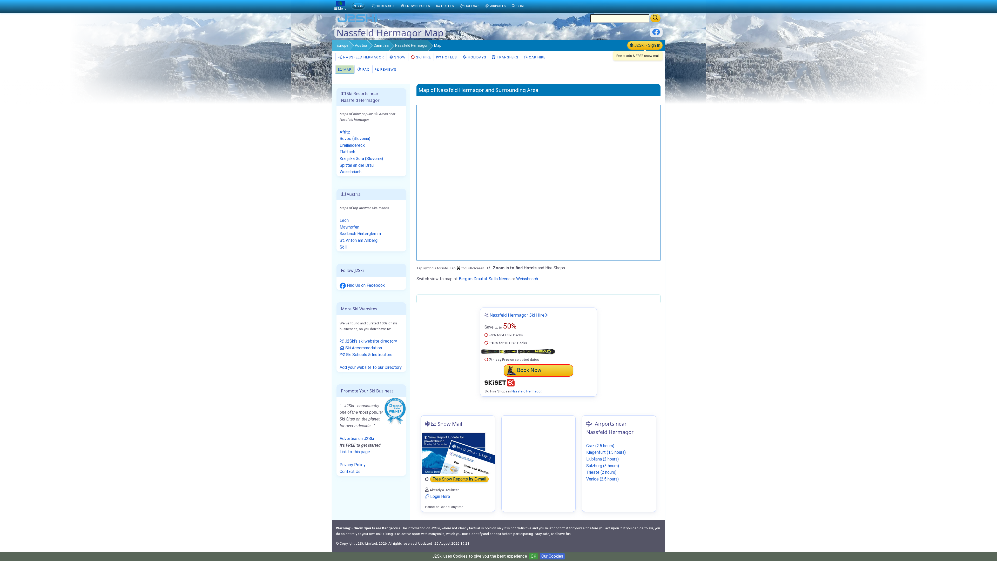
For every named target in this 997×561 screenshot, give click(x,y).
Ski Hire (423, 57)
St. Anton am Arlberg (359, 240)
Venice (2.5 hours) (602, 479)
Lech (344, 220)
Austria (361, 45)
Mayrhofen (349, 227)
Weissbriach (527, 278)
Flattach (347, 151)
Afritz (345, 132)
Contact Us (350, 471)
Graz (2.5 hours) (600, 445)
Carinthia (381, 45)
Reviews (387, 69)
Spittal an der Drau (357, 165)
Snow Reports (417, 6)
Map (347, 69)
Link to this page (355, 451)
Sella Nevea (499, 278)
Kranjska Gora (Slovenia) (361, 158)
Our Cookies (552, 556)
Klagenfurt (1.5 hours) (606, 452)
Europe (342, 45)
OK (533, 556)
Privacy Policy (353, 464)
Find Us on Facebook (365, 285)
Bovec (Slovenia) (355, 138)
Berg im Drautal (473, 278)
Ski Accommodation (363, 347)
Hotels (449, 57)
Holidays (476, 57)
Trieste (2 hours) (601, 472)
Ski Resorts (385, 6)
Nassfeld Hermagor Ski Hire (517, 315)
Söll (343, 247)
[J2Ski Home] (357, 21)
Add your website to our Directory (371, 367)
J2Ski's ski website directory (370, 341)
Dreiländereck (352, 145)
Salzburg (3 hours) (602, 465)
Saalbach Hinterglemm (360, 233)
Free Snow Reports (459, 479)
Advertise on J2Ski (357, 438)
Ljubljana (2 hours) (602, 459)
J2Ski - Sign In (646, 45)
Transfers (507, 57)
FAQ (365, 69)
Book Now (529, 370)
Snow (399, 57)
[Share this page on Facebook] (656, 33)
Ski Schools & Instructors (368, 354)
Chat (520, 6)
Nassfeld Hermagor (411, 45)
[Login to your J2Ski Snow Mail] (458, 453)
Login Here (439, 496)
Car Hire (536, 57)
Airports (498, 6)
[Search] (655, 18)
